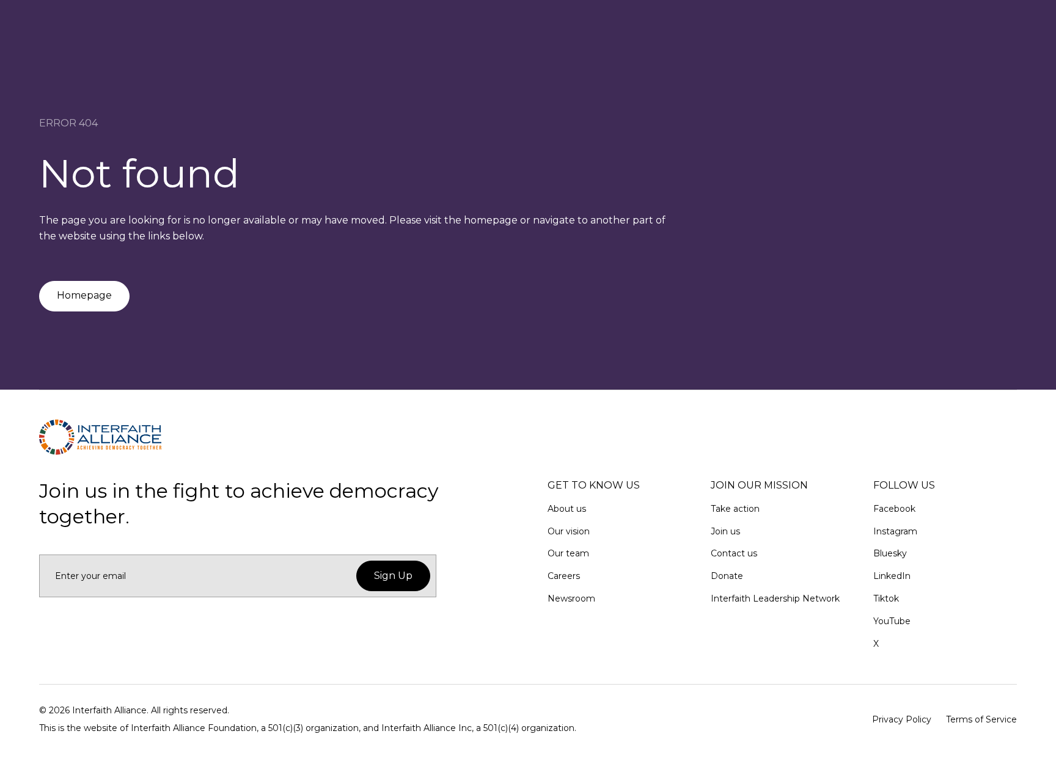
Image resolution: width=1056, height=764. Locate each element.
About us (567, 508)
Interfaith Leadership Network (775, 598)
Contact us (734, 553)
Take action (735, 508)
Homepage (84, 295)
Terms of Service (981, 719)
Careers (564, 575)
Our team (568, 553)
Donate (727, 575)
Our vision (569, 531)
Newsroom (571, 598)
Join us (725, 531)
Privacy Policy (901, 719)
